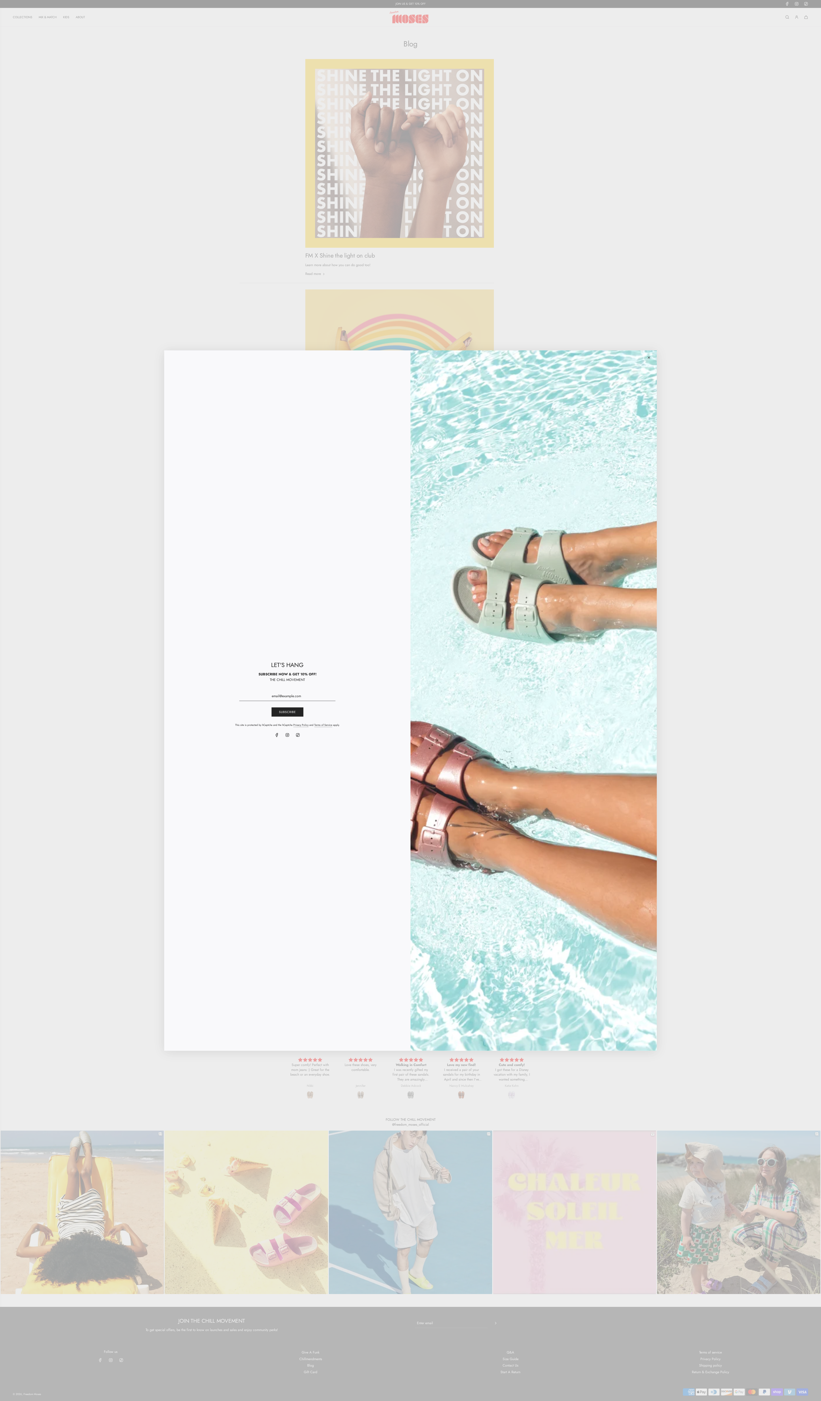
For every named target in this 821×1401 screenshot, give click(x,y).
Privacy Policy (301, 725)
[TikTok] (298, 735)
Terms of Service (323, 725)
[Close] (649, 357)
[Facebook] (277, 735)
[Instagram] (287, 735)
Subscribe (287, 712)
